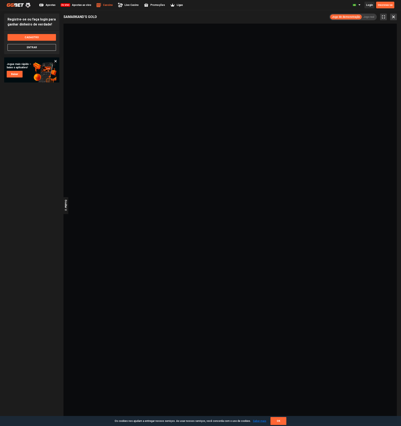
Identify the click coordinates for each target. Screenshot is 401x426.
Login (369, 5)
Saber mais (259, 421)
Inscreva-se (385, 5)
